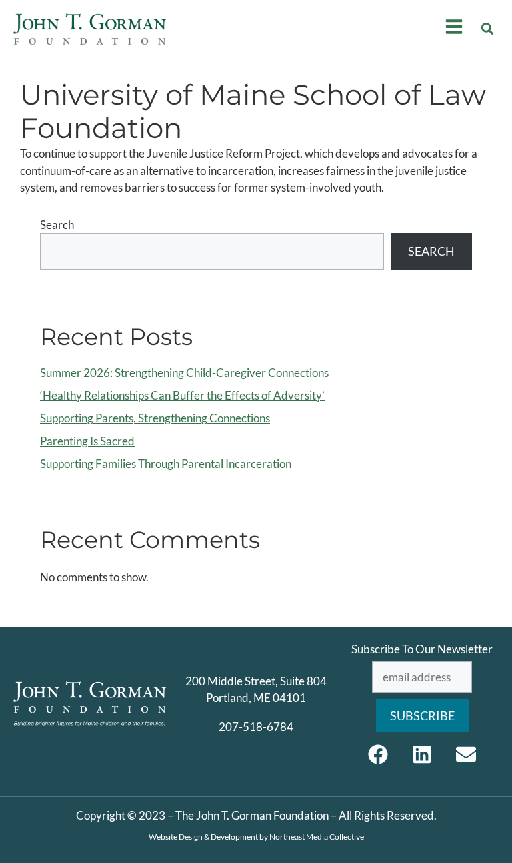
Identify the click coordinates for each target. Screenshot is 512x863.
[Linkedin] (422, 754)
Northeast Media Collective (316, 837)
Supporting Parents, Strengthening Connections (155, 418)
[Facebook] (378, 754)
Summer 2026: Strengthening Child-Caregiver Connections (184, 373)
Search (57, 225)
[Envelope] (466, 754)
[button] (488, 29)
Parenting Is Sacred (87, 441)
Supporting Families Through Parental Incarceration (165, 464)
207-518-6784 (256, 727)
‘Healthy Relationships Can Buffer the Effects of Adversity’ (182, 395)
